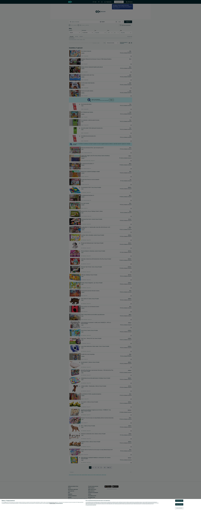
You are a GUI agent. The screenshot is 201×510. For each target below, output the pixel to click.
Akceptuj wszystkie (179, 500)
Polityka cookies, (52, 503)
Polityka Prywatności (59, 503)
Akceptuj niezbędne (179, 504)
